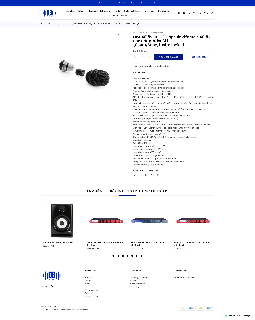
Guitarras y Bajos (92, 290)
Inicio (43, 24)
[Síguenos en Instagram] (51, 286)
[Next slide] (212, 256)
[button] (113, 256)
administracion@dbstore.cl (186, 277)
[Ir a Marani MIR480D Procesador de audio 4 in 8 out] (149, 220)
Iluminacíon (90, 287)
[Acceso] (206, 13)
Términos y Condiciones (139, 277)
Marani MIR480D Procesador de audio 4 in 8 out (149, 243)
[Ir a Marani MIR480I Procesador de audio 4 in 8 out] (193, 220)
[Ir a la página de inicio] (49, 13)
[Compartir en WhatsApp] (146, 175)
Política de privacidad (138, 287)
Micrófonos (52, 24)
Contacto (133, 280)
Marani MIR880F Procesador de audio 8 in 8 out (105, 243)
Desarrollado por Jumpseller (77, 309)
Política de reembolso (138, 284)
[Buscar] (179, 13)
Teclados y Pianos (93, 296)
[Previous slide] (43, 256)
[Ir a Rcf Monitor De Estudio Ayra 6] (62, 220)
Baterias (88, 293)
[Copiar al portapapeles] (158, 175)
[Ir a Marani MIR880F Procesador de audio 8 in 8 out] (106, 220)
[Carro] (212, 13)
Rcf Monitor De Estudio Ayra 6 (58, 242)
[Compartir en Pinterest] (152, 175)
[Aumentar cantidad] (150, 57)
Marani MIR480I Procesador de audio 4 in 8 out (192, 243)
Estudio (88, 280)
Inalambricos (65, 24)
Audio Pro (89, 277)
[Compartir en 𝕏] (141, 175)
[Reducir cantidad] (135, 57)
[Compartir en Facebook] (135, 175)
